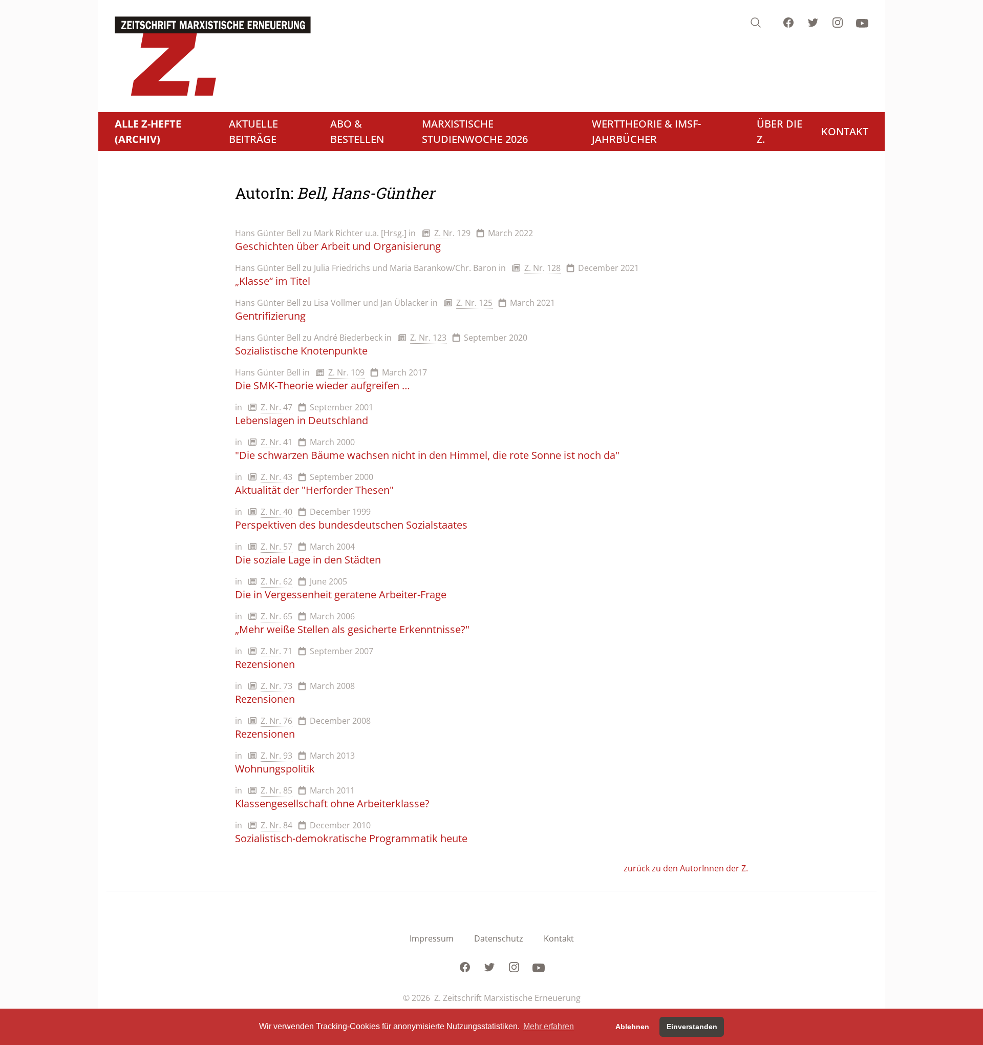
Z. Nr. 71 (276, 651)
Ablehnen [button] (632, 1026)
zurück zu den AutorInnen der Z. (686, 868)
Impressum (432, 938)
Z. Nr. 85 (276, 790)
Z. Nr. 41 (276, 442)
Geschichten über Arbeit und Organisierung (338, 246)
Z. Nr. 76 (276, 720)
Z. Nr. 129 (452, 233)
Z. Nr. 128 (542, 268)
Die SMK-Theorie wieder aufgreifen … (322, 385)
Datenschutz (498, 938)
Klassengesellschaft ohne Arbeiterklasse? (332, 803)
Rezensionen (265, 664)
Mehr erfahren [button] (548, 1026)
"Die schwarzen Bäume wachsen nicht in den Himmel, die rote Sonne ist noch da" (427, 455)
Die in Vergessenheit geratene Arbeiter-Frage (340, 594)
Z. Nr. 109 (346, 372)
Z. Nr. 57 (276, 546)
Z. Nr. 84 (276, 825)
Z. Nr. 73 (276, 686)
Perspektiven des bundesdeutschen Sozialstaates (351, 525)
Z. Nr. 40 (276, 511)
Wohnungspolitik (275, 769)
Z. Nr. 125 (474, 302)
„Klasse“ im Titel (272, 281)
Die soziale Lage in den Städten (308, 560)
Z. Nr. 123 (428, 337)
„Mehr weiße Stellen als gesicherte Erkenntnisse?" (352, 629)
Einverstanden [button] (692, 1026)
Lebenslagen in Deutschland (301, 420)
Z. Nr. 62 (276, 581)
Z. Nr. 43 (276, 477)
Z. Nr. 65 (276, 616)
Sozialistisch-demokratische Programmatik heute (351, 838)
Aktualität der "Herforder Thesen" (314, 490)
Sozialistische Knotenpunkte (301, 351)
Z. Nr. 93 (276, 755)
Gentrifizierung (270, 316)
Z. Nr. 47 (276, 407)
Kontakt (559, 938)
